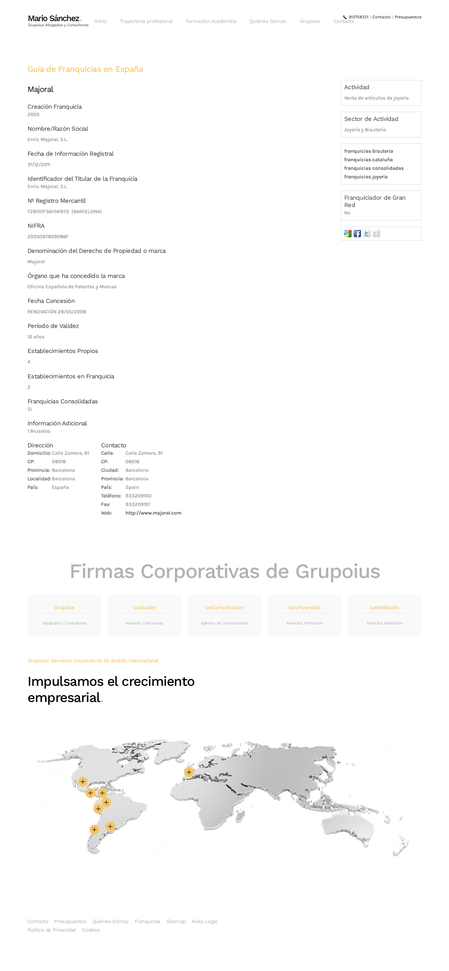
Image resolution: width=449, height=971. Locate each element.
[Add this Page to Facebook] (357, 233)
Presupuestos (408, 17)
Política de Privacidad (51, 930)
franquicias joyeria (366, 177)
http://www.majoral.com (153, 513)
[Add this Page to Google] (348, 233)
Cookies (91, 930)
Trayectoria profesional (146, 21)
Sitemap (176, 921)
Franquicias (147, 921)
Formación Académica (211, 21)
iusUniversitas (305, 607)
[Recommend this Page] (376, 233)
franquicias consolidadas (374, 168)
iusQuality (144, 607)
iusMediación (384, 607)
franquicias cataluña (368, 159)
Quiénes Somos (268, 21)
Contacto (344, 21)
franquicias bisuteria (368, 151)
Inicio (100, 21)
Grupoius (310, 21)
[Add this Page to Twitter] (367, 233)
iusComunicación (224, 607)
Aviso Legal (204, 921)
